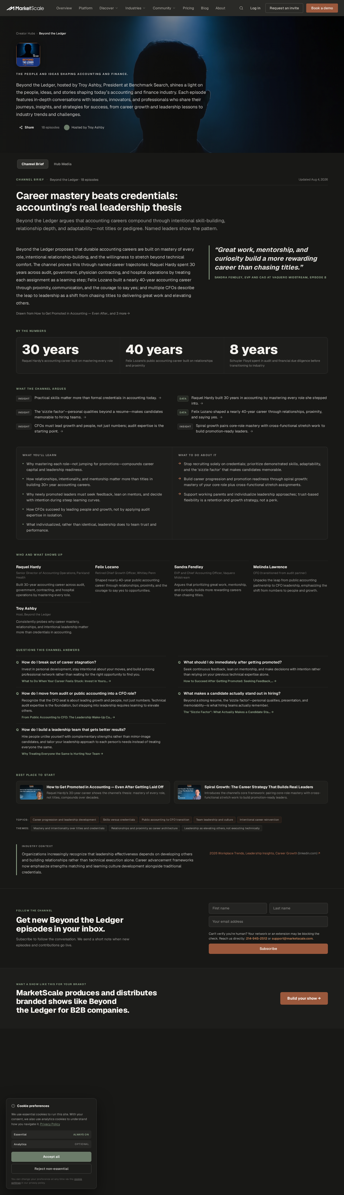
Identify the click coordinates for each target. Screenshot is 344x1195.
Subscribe (268, 948)
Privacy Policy (50, 1124)
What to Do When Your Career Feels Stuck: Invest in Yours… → (66, 681)
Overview (64, 8)
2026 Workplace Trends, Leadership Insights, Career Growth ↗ (265, 853)
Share (29, 127)
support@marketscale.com (292, 938)
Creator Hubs (25, 33)
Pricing (188, 8)
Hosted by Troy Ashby (88, 127)
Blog (205, 8)
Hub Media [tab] (63, 164)
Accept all (51, 1157)
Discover (106, 8)
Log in (255, 8)
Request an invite (284, 8)
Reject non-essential (51, 1169)
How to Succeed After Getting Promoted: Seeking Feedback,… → (230, 681)
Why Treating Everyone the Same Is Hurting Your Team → (62, 754)
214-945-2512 (256, 938)
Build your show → (304, 998)
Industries (133, 8)
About (220, 8)
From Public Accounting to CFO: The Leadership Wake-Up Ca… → (68, 717)
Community (162, 8)
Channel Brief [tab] (33, 164)
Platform (85, 8)
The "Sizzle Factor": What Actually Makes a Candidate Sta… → (229, 712)
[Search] (241, 8)
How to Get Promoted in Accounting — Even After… (71, 313)
